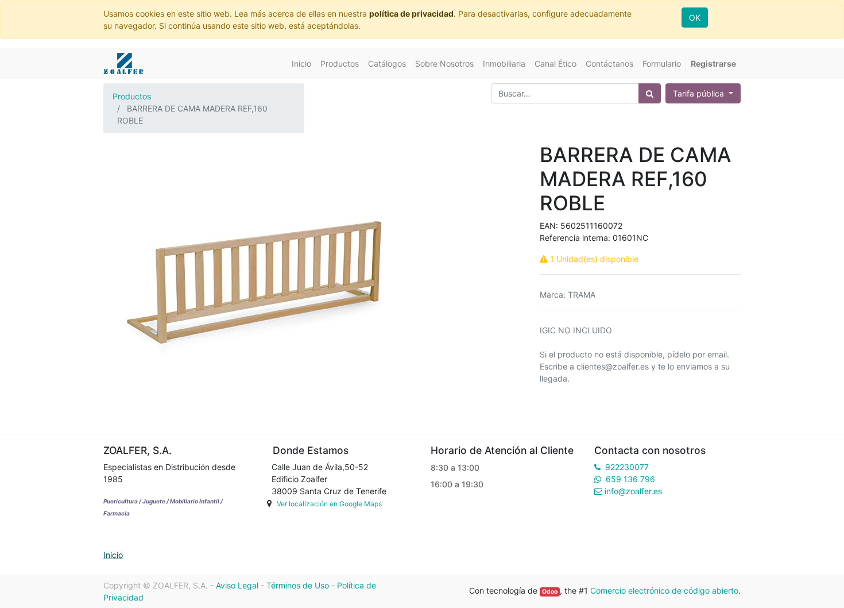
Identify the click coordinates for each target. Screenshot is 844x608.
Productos (132, 96)
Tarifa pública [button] (699, 93)
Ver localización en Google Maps (329, 503)
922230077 (627, 467)
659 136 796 (630, 479)
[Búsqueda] (649, 93)
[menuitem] (301, 63)
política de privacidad (411, 13)
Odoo (549, 591)
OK (694, 17)
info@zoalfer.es (633, 491)
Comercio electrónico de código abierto (664, 590)
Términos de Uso (297, 585)
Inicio (113, 555)
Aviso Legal (237, 585)
